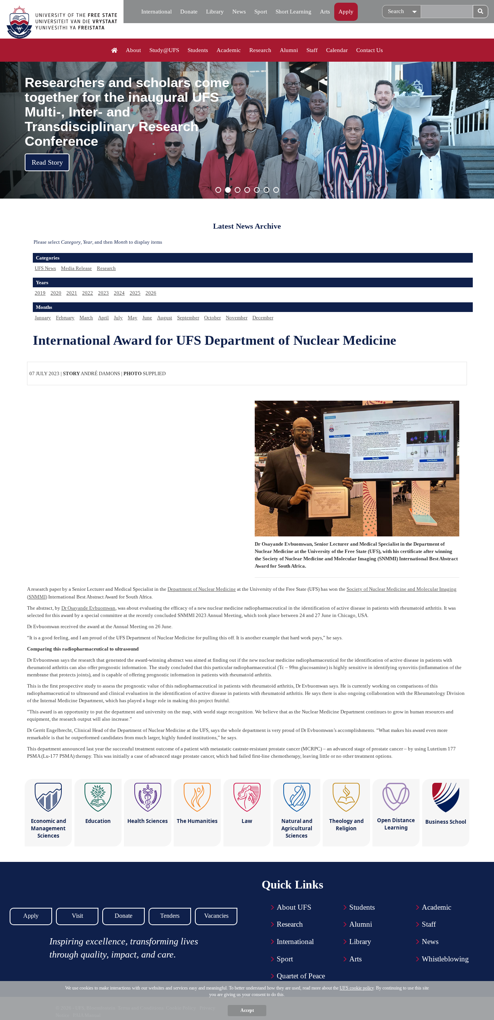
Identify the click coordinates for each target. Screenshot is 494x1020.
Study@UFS (164, 50)
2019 (40, 293)
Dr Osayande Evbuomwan (88, 608)
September (188, 317)
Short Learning (293, 11)
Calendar (337, 50)
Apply (346, 11)
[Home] (114, 50)
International (156, 11)
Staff (312, 50)
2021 (71, 293)
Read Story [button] (47, 162)
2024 (119, 293)
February (65, 317)
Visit (77, 915)
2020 (56, 293)
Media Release (76, 268)
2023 (103, 293)
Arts (325, 11)
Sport (260, 11)
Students (198, 50)
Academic (229, 50)
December (262, 317)
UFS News (45, 268)
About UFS (294, 907)
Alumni (289, 50)
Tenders (169, 915)
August (164, 317)
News (239, 11)
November (236, 317)
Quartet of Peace (301, 976)
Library (215, 11)
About (133, 50)
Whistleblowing (445, 959)
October (212, 317)
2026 (150, 293)
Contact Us (369, 50)
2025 (135, 293)
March (86, 317)
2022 (87, 293)
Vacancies (216, 915)
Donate (189, 11)
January (43, 317)
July (118, 317)
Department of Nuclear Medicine (201, 589)
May (132, 317)
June (147, 317)
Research (260, 50)
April (103, 317)
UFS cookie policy (357, 988)
